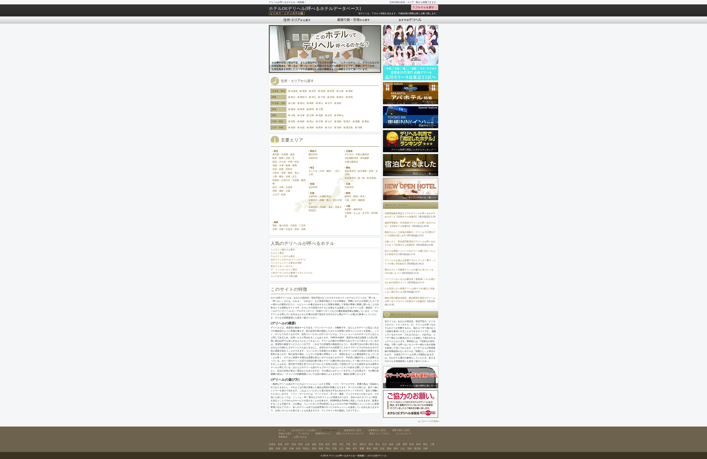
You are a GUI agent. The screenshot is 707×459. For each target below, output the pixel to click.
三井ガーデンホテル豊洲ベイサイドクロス (292, 273)
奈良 (330, 115)
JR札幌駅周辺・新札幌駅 (357, 158)
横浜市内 (313, 154)
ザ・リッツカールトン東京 (284, 269)
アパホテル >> (429, 101)
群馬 (350, 97)
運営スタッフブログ (379, 433)
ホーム (281, 430)
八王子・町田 (279, 194)
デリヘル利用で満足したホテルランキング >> (413, 149)
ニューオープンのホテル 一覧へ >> (419, 197)
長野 (311, 103)
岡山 (311, 121)
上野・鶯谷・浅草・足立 (284, 176)
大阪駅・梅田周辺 (353, 209)
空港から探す (285, 433)
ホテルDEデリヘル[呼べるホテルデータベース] (315, 8)
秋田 (332, 91)
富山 (321, 103)
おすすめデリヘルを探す (303, 430)
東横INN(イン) (323, 433)
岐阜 (302, 109)
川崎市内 (313, 158)
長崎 (311, 127)
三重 (321, 109)
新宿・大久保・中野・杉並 (285, 161)
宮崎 (339, 127)
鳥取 (293, 121)
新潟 (302, 103)
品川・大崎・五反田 (282, 187)
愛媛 (357, 121)
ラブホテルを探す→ (424, 7)
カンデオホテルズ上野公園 (284, 276)
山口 (330, 121)
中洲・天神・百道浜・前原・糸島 (289, 229)
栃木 (341, 97)
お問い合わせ (300, 437)
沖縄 (360, 127)
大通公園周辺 (351, 161)
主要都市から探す (377, 430)
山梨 (293, 103)
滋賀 (321, 115)
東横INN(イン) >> (427, 125)
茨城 (332, 97)
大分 (330, 127)
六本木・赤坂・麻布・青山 (285, 173)
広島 (321, 121)
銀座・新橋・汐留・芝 (283, 158)
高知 (367, 121)
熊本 (321, 127)
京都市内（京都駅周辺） (321, 196)
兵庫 (302, 115)
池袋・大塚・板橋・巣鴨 (284, 165)
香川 (348, 121)
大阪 (293, 115)
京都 (311, 115)
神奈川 (303, 97)
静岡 (311, 109)
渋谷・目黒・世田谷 (282, 169)
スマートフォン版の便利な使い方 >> (418, 385)
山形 (341, 91)
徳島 (339, 121)
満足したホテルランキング (349, 433)
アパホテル (303, 433)
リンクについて (403, 433)
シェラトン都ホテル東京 (283, 249)
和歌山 (340, 115)
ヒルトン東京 (277, 253)
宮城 (323, 91)
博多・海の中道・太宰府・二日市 (289, 225)
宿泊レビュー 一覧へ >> (424, 173)
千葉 (323, 97)
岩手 (314, 91)
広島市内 (349, 187)
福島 (350, 91)
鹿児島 (349, 127)
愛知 (293, 109)
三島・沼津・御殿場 (355, 200)
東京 (293, 97)
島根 (302, 121)
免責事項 (282, 437)
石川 (330, 103)
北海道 (294, 91)
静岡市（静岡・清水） (356, 196)
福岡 (293, 127)
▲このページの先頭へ (429, 421)
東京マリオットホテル (282, 266)
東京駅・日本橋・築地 (283, 154)
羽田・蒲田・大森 (281, 191)
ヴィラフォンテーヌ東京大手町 (286, 263)
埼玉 (314, 97)
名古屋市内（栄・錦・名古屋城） (361, 178)
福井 (339, 103)
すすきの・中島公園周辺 (357, 154)
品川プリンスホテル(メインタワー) (288, 259)
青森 (304, 91)
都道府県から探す (353, 430)
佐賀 (302, 127)
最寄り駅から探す (401, 430)
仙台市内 (313, 187)
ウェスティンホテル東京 (283, 256)
